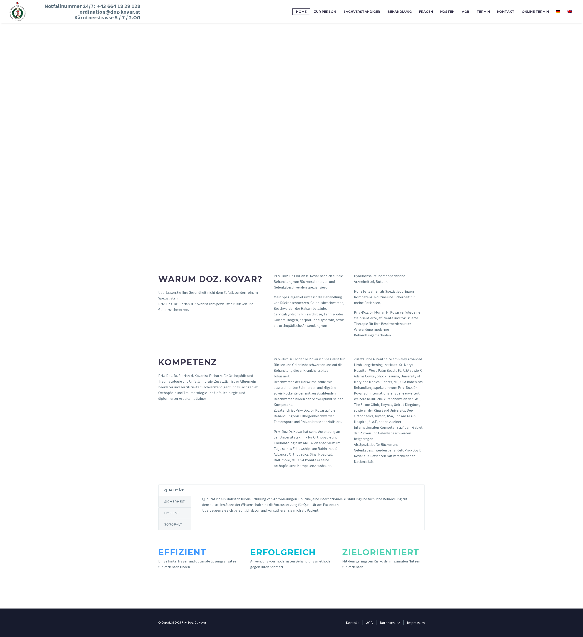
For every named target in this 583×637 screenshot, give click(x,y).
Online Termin (535, 12)
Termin (483, 12)
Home (301, 12)
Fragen (426, 12)
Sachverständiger (361, 12)
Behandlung (399, 12)
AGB (465, 12)
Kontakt (505, 12)
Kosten (447, 12)
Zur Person (325, 12)
